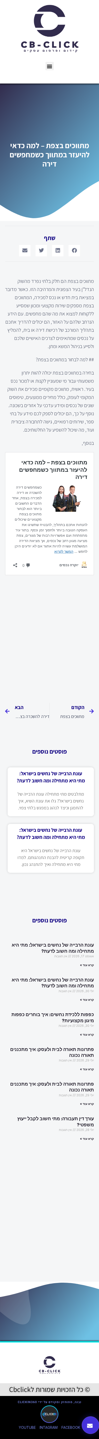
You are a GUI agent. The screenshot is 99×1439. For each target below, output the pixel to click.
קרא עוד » (87, 965)
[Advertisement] (49, 637)
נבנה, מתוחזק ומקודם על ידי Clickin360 (49, 1402)
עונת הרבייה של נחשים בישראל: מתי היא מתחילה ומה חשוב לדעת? (53, 948)
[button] (49, 66)
